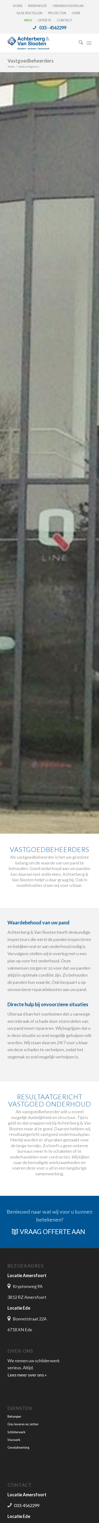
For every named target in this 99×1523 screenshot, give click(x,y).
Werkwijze (37, 6)
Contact (64, 20)
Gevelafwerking (18, 1447)
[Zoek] (78, 43)
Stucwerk (13, 1440)
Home (17, 6)
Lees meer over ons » (27, 1374)
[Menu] (89, 43)
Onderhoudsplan (68, 6)
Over (76, 13)
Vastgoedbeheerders (30, 61)
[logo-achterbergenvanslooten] (41, 43)
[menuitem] (17, 6)
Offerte (44, 20)
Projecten (57, 13)
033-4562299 (26, 1505)
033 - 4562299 (52, 27)
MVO (28, 20)
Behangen (14, 1416)
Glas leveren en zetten (22, 1424)
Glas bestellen (29, 13)
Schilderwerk (16, 1432)
